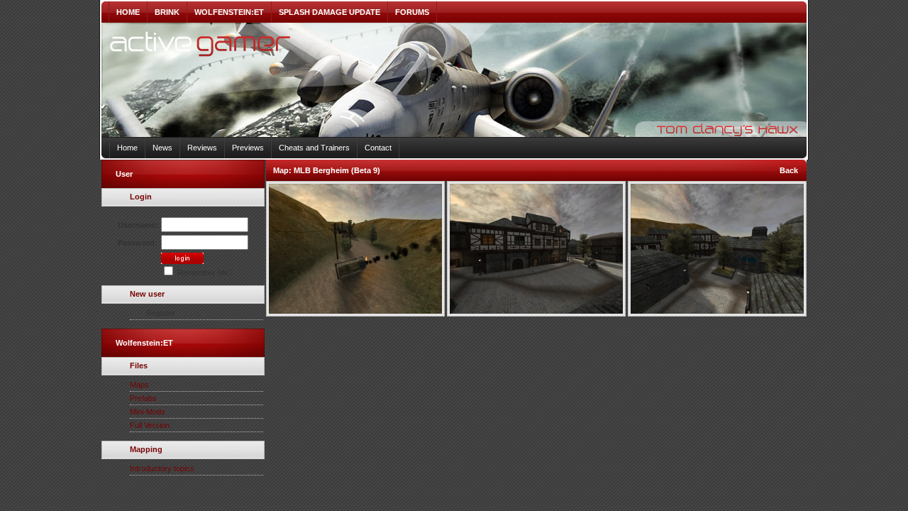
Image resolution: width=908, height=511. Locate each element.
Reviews (202, 147)
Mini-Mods (147, 411)
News (162, 147)
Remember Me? (204, 272)
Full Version (150, 425)
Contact (378, 147)
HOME (128, 12)
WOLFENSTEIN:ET (229, 12)
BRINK (167, 12)
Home (127, 147)
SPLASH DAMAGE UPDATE (329, 12)
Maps (139, 384)
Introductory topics (162, 468)
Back (789, 170)
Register (160, 313)
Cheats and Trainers (314, 147)
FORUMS (412, 12)
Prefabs (143, 398)
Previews (248, 147)
